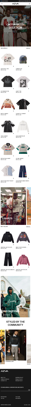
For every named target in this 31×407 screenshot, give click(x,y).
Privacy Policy (19, 379)
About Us (3, 377)
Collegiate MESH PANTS (22, 181)
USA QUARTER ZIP (20, 136)
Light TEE (18, 91)
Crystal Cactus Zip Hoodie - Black (6, 247)
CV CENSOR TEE (5, 91)
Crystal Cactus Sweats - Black (7, 269)
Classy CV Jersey (21, 113)
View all (28, 48)
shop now (6, 222)
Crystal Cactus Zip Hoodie (21, 269)
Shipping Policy (19, 377)
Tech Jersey (4, 136)
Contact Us (4, 380)
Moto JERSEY (4, 113)
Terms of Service (5, 379)
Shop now (15, 27)
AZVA (29, 404)
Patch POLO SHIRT (5, 158)
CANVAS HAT (19, 68)
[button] (2, 3)
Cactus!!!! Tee (5, 68)
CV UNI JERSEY (19, 158)
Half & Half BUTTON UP (7, 181)
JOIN (29, 390)
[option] (15, 347)
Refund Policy (19, 380)
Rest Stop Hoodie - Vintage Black (21, 247)
